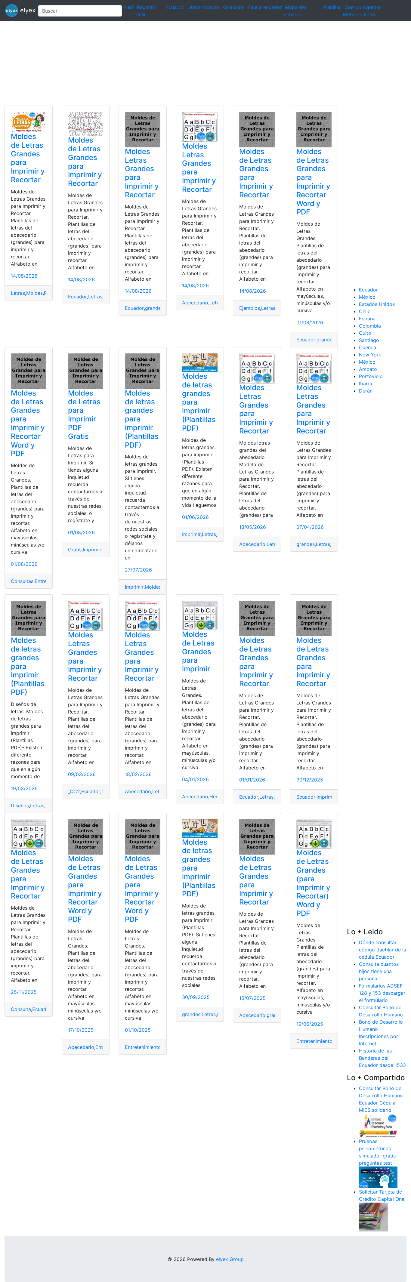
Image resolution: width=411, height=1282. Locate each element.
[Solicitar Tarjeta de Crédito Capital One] (373, 1216)
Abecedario (195, 303)
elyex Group (230, 1259)
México (367, 297)
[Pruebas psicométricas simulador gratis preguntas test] (378, 1177)
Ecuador (174, 7)
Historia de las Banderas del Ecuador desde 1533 (382, 1058)
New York (370, 355)
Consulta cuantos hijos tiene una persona (379, 971)
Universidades (203, 7)
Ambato (368, 369)
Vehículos (233, 7)
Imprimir (92, 550)
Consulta (21, 1009)
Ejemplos (249, 308)
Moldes (34, 293)
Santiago (369, 340)
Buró (128, 7)
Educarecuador (264, 7)
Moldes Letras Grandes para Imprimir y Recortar (142, 173)
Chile (364, 311)
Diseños (20, 806)
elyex (25, 10)
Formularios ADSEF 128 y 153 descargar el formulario (382, 993)
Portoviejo (371, 376)
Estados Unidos (377, 304)
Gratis (75, 550)
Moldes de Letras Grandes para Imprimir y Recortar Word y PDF (313, 182)
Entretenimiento (143, 1047)
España (367, 319)
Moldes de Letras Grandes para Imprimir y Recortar (28, 158)
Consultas (22, 581)
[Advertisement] (180, 63)
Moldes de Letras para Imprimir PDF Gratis (84, 415)
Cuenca (367, 347)
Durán (365, 391)
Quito (365, 333)
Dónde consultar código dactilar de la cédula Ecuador (382, 949)
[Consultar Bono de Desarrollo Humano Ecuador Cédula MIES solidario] (378, 1125)
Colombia (370, 326)
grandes (154, 308)
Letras (18, 293)
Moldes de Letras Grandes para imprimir (198, 651)
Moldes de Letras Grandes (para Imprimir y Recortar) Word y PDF (313, 883)
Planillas (332, 7)
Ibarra (365, 384)
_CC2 (74, 791)
